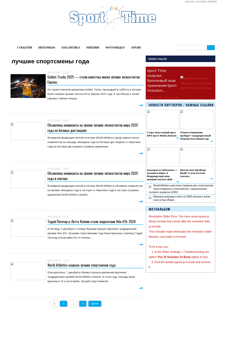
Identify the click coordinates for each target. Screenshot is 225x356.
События (24, 47)
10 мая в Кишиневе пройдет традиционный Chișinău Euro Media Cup (195, 135)
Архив (136, 47)
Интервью (46, 47)
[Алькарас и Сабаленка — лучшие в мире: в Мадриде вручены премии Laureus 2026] (163, 157)
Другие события (16, 342)
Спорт (89, 331)
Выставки (12, 338)
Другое (37, 342)
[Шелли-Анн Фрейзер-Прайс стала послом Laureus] (196, 157)
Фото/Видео (115, 47)
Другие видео (120, 335)
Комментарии (41, 346)
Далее (94, 303)
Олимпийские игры (150, 331)
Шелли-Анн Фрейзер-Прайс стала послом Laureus (193, 173)
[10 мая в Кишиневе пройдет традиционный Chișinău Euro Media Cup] (196, 119)
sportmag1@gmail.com (203, 327)
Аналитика (70, 47)
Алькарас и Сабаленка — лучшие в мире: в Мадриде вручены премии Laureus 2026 (162, 174)
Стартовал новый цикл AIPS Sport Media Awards (161, 134)
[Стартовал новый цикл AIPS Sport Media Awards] (163, 119)
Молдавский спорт (70, 327)
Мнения (92, 47)
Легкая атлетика (148, 327)
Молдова (38, 327)
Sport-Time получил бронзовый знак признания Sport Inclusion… (162, 80)
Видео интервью (121, 331)
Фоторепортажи (121, 327)
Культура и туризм (17, 346)
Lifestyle (38, 338)
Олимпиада (14, 327)
